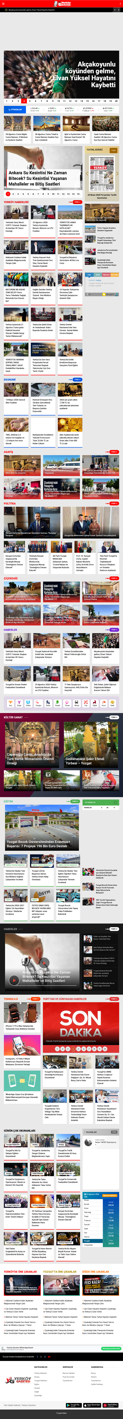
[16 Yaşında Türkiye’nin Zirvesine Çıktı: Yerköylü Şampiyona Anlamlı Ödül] (70, 279)
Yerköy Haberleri (18, 865)
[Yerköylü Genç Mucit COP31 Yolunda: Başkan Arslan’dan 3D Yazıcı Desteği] (16, 212)
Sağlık (36, 1392)
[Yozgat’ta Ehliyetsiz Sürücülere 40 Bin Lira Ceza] (70, 247)
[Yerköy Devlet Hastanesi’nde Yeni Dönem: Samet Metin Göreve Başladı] (70, 314)
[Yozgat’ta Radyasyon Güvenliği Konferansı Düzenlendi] (55, 1062)
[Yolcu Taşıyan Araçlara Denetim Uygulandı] (90, 232)
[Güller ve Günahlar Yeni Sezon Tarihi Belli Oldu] (88, 942)
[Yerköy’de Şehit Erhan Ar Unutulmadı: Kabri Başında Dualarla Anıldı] (43, 314)
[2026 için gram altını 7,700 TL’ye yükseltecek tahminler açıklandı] (70, 390)
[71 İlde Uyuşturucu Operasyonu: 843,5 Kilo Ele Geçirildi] (76, 673)
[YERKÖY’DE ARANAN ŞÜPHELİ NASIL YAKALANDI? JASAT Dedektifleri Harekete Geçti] (16, 349)
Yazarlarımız (67, 1381)
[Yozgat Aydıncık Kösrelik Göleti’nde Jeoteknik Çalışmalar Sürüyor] (46, 640)
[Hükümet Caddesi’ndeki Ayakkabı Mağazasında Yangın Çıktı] (16, 247)
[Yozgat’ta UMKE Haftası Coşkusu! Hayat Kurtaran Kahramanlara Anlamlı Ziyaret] (107, 1062)
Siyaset (68, 1205)
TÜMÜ (76, 202)
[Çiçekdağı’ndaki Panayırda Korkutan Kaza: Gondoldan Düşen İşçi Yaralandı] (90, 264)
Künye (93, 1373)
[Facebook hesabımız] (37, 1357)
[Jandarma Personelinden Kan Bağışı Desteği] (90, 254)
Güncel (61, 1205)
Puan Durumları (68, 1377)
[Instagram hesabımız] (45, 1357)
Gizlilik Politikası (97, 1384)
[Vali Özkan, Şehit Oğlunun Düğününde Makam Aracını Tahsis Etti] (105, 673)
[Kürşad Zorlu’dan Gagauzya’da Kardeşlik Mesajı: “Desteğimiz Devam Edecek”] (14, 547)
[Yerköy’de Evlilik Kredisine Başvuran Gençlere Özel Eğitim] (70, 349)
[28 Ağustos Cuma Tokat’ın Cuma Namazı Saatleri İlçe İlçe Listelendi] (46, 123)
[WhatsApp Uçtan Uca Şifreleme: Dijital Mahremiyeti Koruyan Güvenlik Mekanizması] (22, 1081)
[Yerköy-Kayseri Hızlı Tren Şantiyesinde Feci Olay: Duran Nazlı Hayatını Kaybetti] (43, 247)
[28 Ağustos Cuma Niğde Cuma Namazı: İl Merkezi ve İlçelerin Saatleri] (17, 123)
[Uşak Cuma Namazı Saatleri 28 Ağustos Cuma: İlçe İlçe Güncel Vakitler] (105, 123)
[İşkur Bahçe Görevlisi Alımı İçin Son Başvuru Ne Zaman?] (88, 953)
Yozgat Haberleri (13, 1145)
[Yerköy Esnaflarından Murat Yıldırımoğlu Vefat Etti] (76, 640)
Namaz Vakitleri (69, 1373)
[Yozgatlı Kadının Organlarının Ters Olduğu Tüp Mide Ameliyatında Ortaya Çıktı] (55, 1096)
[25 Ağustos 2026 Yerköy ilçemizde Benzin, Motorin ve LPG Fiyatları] (43, 212)
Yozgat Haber (61, 1413)
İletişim (94, 1377)
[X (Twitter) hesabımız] (41, 1357)
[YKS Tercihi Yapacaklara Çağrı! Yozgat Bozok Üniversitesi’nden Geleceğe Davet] (88, 905)
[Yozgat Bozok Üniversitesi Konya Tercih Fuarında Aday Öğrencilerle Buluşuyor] (88, 890)
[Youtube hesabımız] (49, 1357)
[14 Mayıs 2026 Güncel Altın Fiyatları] (16, 390)
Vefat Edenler (37, 1173)
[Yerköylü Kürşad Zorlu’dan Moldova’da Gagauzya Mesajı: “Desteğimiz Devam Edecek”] (38, 547)
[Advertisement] (61, 32)
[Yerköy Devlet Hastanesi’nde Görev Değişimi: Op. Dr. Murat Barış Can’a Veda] (81, 1062)
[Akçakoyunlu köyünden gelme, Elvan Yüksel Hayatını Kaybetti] (105, 640)
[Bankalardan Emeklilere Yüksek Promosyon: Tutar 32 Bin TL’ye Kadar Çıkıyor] (43, 425)
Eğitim (8, 865)
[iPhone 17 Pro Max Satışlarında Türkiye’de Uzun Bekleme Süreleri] (22, 1012)
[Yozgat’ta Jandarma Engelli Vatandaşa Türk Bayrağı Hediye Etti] (90, 242)
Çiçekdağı (38, 1395)
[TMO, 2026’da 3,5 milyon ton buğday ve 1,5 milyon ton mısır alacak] (16, 425)
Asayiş (35, 1145)
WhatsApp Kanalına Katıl (111, 1348)
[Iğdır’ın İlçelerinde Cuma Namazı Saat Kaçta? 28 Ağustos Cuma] (76, 123)
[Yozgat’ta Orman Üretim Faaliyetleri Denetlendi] (17, 673)
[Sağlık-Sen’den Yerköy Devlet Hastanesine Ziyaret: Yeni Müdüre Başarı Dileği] (43, 279)
